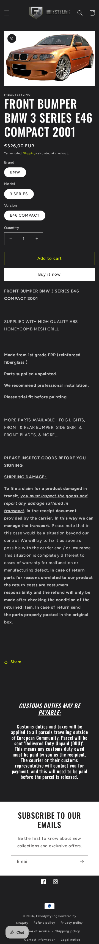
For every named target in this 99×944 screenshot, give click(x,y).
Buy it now (49, 274)
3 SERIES (19, 194)
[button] (7, 13)
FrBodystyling (46, 916)
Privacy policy (72, 922)
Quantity (11, 228)
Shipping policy (67, 931)
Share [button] (15, 661)
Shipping (29, 153)
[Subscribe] (82, 861)
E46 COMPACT (25, 215)
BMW (15, 172)
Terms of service (37, 931)
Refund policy (44, 922)
